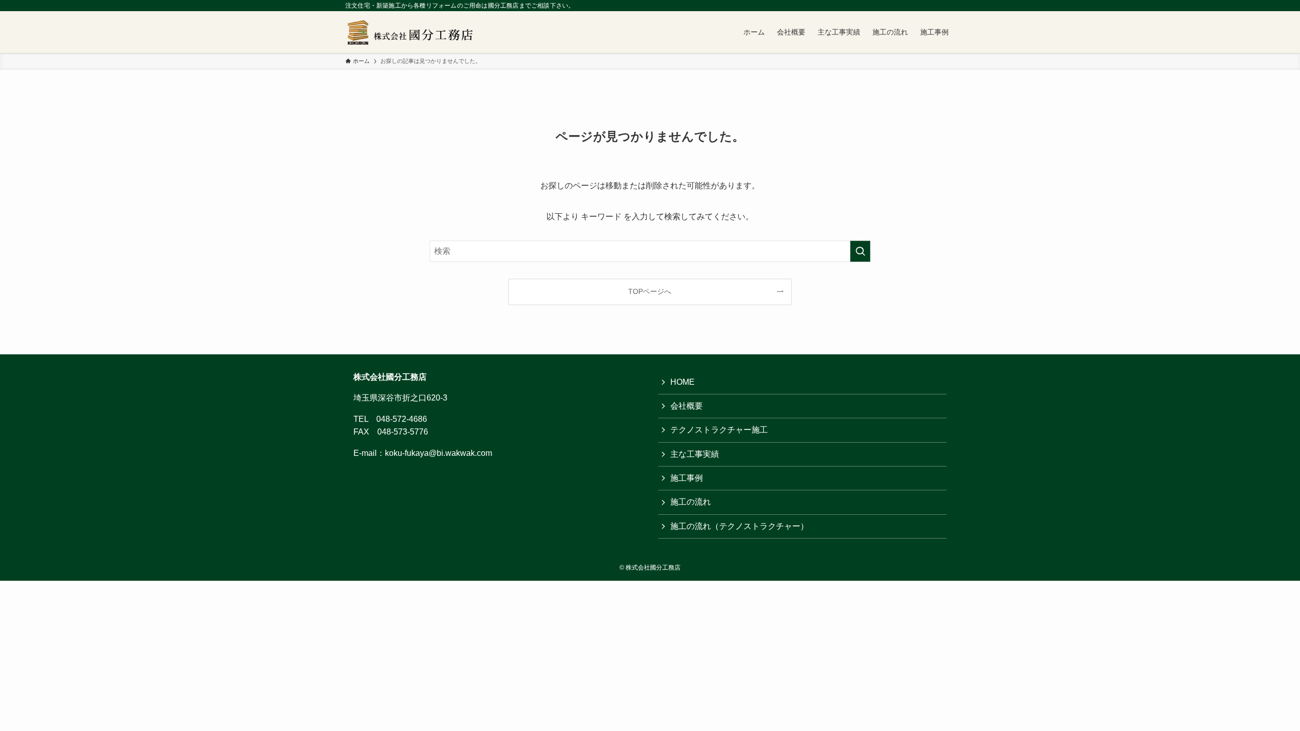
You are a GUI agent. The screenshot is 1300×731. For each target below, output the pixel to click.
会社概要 (686, 406)
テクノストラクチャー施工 (719, 429)
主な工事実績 (694, 454)
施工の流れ (690, 501)
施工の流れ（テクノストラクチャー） (739, 526)
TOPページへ (649, 291)
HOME (682, 382)
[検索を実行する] (860, 251)
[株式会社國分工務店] (413, 32)
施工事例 (686, 478)
